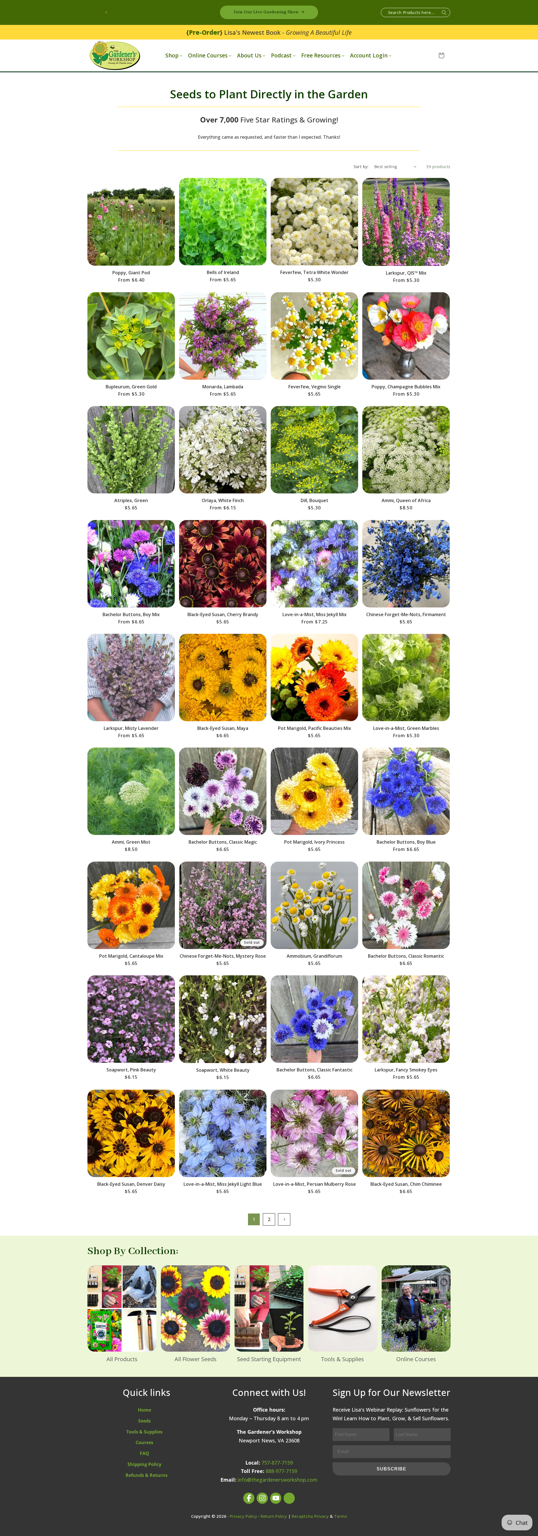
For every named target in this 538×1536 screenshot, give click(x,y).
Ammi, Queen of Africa (406, 500)
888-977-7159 (281, 1471)
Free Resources (320, 55)
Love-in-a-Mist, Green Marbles (406, 728)
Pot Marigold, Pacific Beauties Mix (314, 728)
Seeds (144, 1421)
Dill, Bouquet (314, 500)
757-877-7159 (277, 1462)
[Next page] (284, 1219)
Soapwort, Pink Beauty (131, 1070)
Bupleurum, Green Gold (131, 386)
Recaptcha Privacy (310, 1516)
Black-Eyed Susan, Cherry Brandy (222, 614)
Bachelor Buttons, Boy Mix (131, 614)
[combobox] (415, 12)
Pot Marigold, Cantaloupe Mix (131, 956)
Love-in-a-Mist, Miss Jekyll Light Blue (223, 1184)
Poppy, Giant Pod (131, 272)
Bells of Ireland (223, 272)
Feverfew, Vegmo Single (314, 386)
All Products (122, 1359)
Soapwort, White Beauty (223, 1070)
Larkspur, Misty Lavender (131, 728)
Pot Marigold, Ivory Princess (314, 842)
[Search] (444, 13)
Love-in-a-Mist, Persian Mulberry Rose (314, 1184)
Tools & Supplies (342, 1359)
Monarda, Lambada (222, 386)
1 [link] (254, 1219)
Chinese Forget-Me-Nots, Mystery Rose (223, 956)
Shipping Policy (144, 1464)
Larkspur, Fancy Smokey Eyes (406, 1070)
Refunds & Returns (147, 1475)
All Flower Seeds (196, 1359)
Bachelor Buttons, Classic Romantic (406, 956)
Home (144, 1410)
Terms (340, 1516)
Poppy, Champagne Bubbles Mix (406, 386)
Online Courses (208, 55)
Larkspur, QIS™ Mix (406, 273)
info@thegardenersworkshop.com (277, 1479)
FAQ (144, 1453)
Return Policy (274, 1516)
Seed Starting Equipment (269, 1359)
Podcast (281, 55)
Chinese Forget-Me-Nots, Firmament (406, 614)
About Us (249, 55)
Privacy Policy (243, 1516)
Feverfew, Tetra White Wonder (314, 272)
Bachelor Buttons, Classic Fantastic (315, 1070)
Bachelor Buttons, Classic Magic (223, 842)
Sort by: (361, 166)
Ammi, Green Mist (131, 842)
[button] (173, 55)
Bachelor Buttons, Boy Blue (406, 842)
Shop (171, 55)
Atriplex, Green (131, 500)
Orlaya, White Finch (223, 500)
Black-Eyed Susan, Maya (222, 728)
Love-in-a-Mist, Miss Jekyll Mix (314, 614)
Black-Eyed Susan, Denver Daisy (131, 1184)
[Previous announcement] (106, 12)
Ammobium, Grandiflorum (314, 956)
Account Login (369, 55)
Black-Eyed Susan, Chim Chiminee (406, 1184)
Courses (144, 1442)
